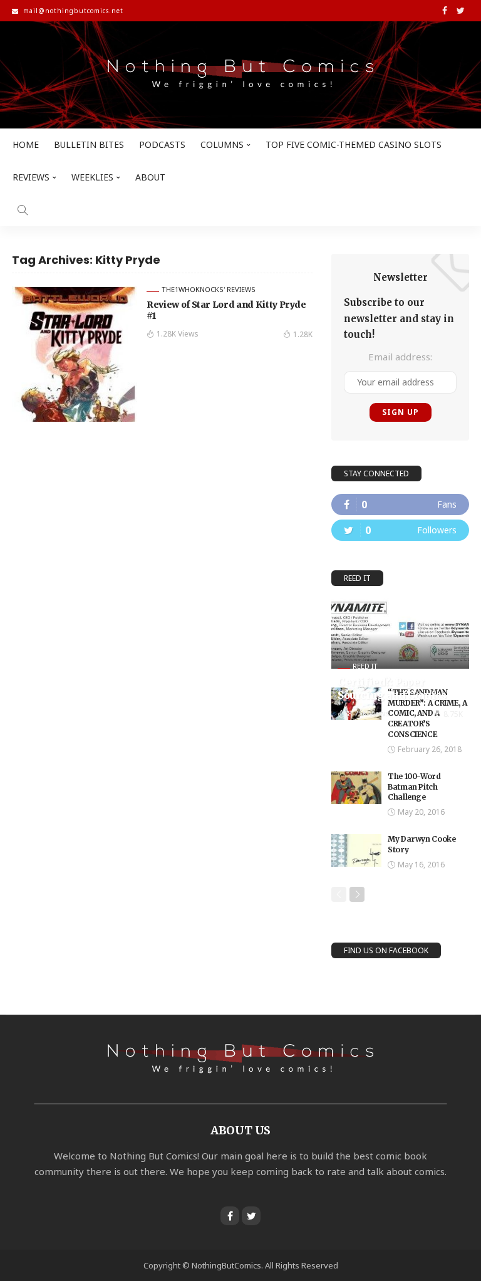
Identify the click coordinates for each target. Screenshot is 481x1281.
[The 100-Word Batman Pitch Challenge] (356, 787)
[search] (22, 210)
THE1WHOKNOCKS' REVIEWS (209, 289)
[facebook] (400, 504)
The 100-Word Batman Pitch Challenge (414, 786)
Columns (222, 144)
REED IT (365, 665)
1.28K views (178, 333)
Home (26, 144)
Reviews (31, 177)
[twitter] (400, 530)
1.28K (303, 334)
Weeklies (92, 177)
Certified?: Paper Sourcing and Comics (392, 688)
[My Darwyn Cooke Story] (356, 850)
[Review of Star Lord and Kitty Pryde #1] (74, 354)
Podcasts (162, 144)
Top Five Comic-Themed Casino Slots (354, 144)
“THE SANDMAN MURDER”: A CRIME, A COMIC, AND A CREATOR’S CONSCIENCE (427, 713)
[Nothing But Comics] (240, 75)
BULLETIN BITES (89, 144)
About (150, 177)
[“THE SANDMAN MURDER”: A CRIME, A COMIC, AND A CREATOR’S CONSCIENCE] (356, 704)
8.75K (453, 714)
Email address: (400, 356)
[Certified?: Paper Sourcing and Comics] (400, 634)
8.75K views (369, 713)
